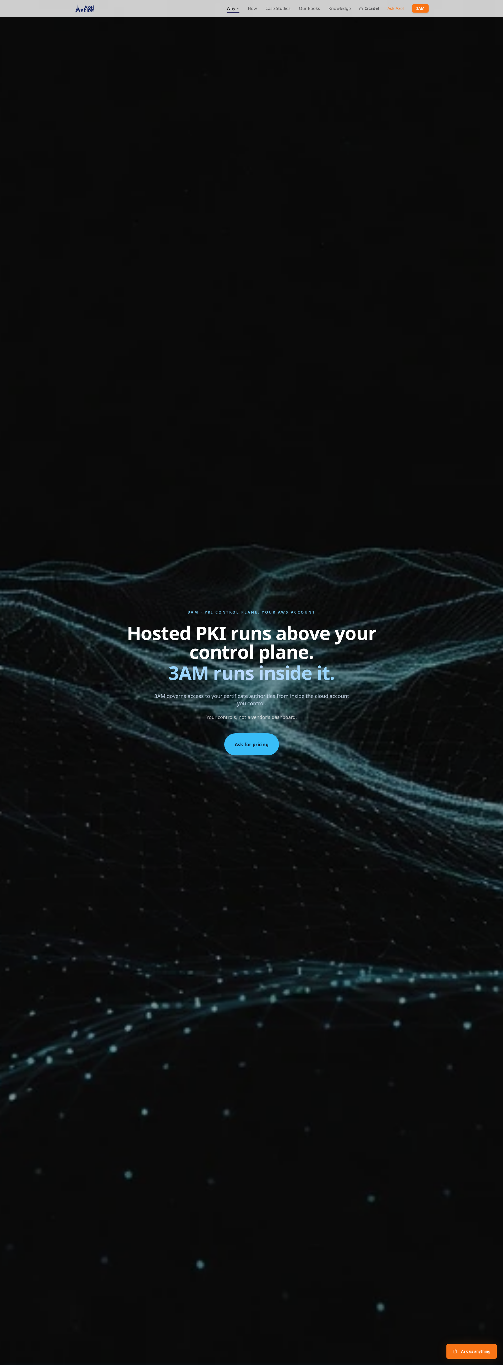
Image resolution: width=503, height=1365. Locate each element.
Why (231, 8)
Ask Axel (395, 8)
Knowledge (340, 8)
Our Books (309, 8)
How (252, 8)
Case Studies (278, 8)
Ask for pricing (252, 744)
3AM (420, 8)
